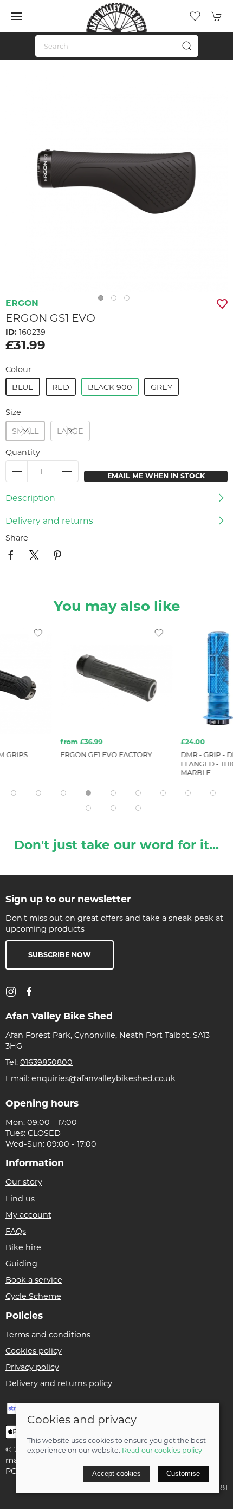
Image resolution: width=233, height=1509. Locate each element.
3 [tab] (129, 300)
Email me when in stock (156, 476)
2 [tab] (116, 300)
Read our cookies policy (162, 1450)
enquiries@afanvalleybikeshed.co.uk (103, 1078)
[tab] (13, 793)
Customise (183, 1473)
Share (16, 538)
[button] (16, 16)
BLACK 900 (110, 387)
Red (60, 387)
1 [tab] (103, 300)
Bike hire (23, 1247)
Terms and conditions (47, 1334)
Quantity (22, 452)
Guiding (21, 1264)
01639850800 (46, 1062)
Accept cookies (116, 1473)
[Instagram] (10, 991)
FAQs (15, 1231)
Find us (20, 1199)
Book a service (33, 1280)
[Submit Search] (187, 46)
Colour (18, 369)
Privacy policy (32, 1367)
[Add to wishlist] (38, 633)
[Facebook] (29, 991)
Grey (161, 387)
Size (13, 412)
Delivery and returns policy (58, 1383)
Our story (23, 1182)
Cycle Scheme (33, 1296)
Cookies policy (33, 1351)
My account (28, 1215)
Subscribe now (59, 955)
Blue (23, 387)
